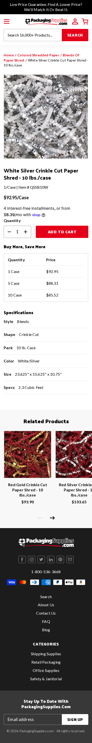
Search (75, 35)
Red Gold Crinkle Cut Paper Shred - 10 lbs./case (27, 489)
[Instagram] (31, 559)
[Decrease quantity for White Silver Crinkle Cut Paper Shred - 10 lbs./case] (7, 232)
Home (9, 55)
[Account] (75, 22)
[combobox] (33, 35)
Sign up (75, 719)
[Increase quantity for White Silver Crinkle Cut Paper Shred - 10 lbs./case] (27, 232)
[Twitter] (41, 559)
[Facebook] (22, 559)
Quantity (12, 220)
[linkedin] (50, 559)
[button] (7, 22)
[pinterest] (60, 559)
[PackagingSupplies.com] (46, 21)
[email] (70, 559)
